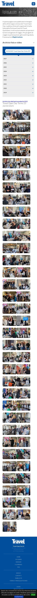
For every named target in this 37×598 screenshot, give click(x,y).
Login (18, 586)
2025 (5, 67)
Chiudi (33, 594)
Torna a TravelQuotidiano (18, 580)
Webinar (18, 562)
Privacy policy (18, 589)
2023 (5, 75)
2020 (5, 88)
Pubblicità (18, 578)
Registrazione (17, 37)
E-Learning (18, 564)
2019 (5, 92)
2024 (5, 71)
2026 (5, 63)
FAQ (18, 567)
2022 (5, 80)
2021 (5, 84)
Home (18, 557)
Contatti (18, 575)
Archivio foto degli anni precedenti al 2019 (15, 101)
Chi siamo (18, 559)
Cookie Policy (19, 596)
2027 (5, 58)
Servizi (18, 573)
